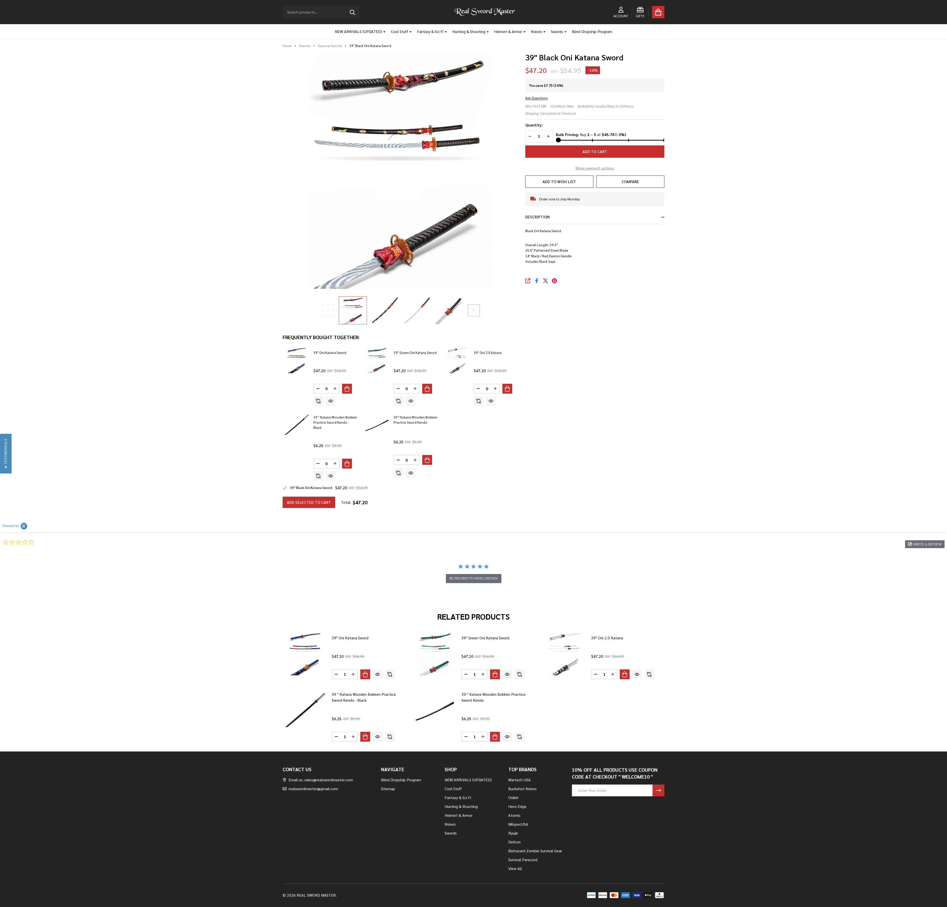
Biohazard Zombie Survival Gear (535, 850)
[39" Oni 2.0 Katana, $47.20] (564, 653)
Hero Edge (517, 806)
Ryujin (513, 833)
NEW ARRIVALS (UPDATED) (358, 31)
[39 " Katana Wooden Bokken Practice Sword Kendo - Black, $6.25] (305, 710)
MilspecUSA (518, 824)
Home (287, 45)
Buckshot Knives (522, 788)
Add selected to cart (309, 502)
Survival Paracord (522, 859)
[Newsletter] (658, 790)
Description (537, 216)
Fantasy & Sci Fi (430, 31)
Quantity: (534, 124)
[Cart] (658, 12)
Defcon (514, 841)
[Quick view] (331, 401)
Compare (630, 181)
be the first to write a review (474, 578)
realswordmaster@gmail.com (313, 788)
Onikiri (513, 797)
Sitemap (388, 788)
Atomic (514, 815)
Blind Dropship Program (592, 31)
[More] (382, 31)
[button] (925, 544)
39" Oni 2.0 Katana (488, 352)
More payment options (594, 168)
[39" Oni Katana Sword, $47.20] (305, 653)
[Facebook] (536, 280)
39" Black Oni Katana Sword (311, 487)
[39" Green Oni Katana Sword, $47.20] (434, 653)
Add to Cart (595, 151)
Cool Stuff (399, 31)
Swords (557, 31)
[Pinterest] (554, 280)
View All (515, 868)
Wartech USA (519, 779)
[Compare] (318, 401)
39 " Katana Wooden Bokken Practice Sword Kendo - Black (335, 422)
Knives (536, 31)
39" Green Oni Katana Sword (415, 352)
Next (474, 310)
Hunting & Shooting (468, 31)
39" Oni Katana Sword (329, 352)
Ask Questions (536, 98)
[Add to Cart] (347, 389)
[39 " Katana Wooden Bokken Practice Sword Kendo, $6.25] (434, 710)
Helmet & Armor (508, 31)
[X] (545, 280)
